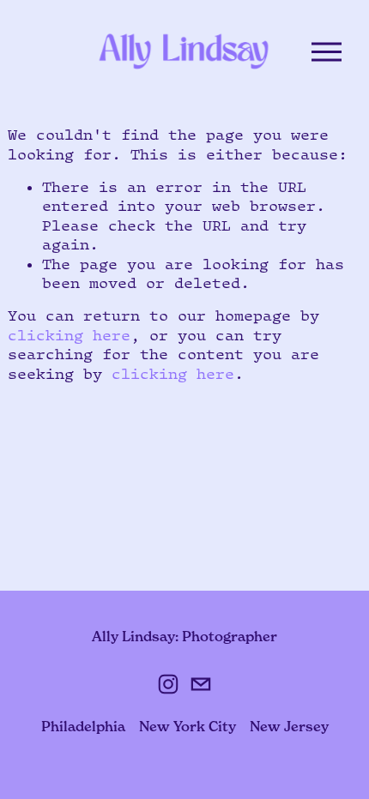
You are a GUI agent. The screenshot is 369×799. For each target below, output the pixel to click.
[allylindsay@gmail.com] (201, 684)
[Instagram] (168, 684)
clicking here (69, 335)
